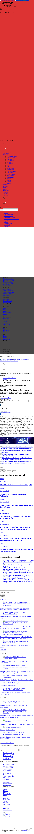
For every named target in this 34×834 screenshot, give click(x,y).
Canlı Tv (9, 165)
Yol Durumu (10, 162)
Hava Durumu (10, 159)
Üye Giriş (5, 329)
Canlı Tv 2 (9, 166)
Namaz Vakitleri (11, 174)
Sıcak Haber (6, 324)
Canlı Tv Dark (7, 289)
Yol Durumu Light (8, 282)
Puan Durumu (10, 175)
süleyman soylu (8, 216)
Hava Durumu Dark (8, 280)
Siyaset (6, 222)
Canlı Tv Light (7, 285)
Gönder (2, 470)
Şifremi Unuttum (7, 331)
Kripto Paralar (10, 177)
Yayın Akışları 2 (11, 169)
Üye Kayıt (6, 330)
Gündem (5, 184)
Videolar (5, 192)
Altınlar (9, 181)
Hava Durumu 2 (11, 160)
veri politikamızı (26, 830)
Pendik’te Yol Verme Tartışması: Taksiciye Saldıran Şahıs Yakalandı (15, 360)
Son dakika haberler (9, 217)
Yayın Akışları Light (8, 290)
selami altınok (8, 223)
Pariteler (9, 183)
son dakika (7, 220)
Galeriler (5, 349)
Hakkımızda (6, 339)
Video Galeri (6, 320)
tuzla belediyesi (8, 214)
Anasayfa (3, 359)
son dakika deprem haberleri (11, 219)
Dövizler (9, 178)
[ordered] (10, 470)
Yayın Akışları (10, 168)
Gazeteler (5, 195)
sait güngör (7, 225)
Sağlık (6, 226)
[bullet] (12, 470)
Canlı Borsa (10, 172)
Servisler (5, 154)
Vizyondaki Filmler (12, 156)
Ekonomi (5, 186)
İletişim (5, 336)
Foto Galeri (6, 190)
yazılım (6, 213)
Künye (5, 337)
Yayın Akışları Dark (8, 292)
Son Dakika (6, 153)
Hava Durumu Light (8, 279)
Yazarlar (5, 193)
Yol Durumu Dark (8, 283)
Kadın (5, 189)
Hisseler (9, 180)
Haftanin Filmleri (11, 157)
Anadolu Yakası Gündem (9, 378)
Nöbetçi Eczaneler (11, 171)
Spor (4, 187)
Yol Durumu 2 (10, 163)
